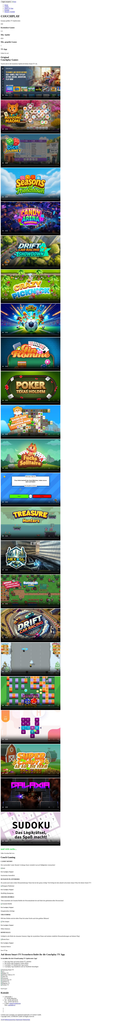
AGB (2, 1019)
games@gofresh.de (15, 1003)
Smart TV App (8, 8)
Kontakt (6, 10)
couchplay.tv (11, 1005)
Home (6, 5)
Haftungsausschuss (10, 1019)
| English (9, 11)
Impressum (19, 1019)
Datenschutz (26, 1019)
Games (6, 6)
